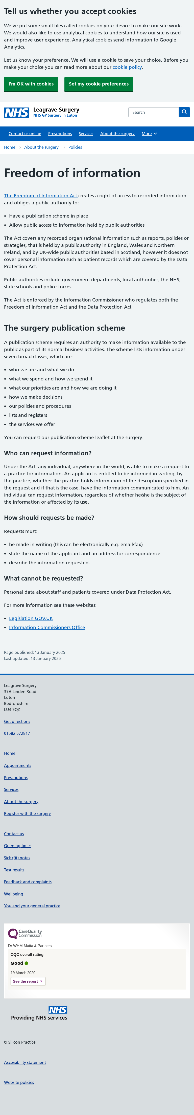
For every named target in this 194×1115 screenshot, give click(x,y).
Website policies (19, 1082)
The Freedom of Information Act (41, 196)
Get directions (17, 721)
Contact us (14, 833)
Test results (14, 869)
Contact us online (25, 133)
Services (86, 133)
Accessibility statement (25, 1062)
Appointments (17, 765)
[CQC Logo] (25, 938)
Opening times (17, 845)
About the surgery (117, 133)
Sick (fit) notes (17, 857)
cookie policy (127, 67)
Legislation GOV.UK (31, 618)
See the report (25, 981)
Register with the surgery (27, 813)
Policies (75, 147)
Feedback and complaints (28, 881)
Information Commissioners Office (47, 627)
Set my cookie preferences (99, 84)
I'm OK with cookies (31, 84)
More (148, 133)
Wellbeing (13, 893)
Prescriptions (60, 133)
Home (9, 147)
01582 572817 (17, 733)
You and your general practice (32, 905)
